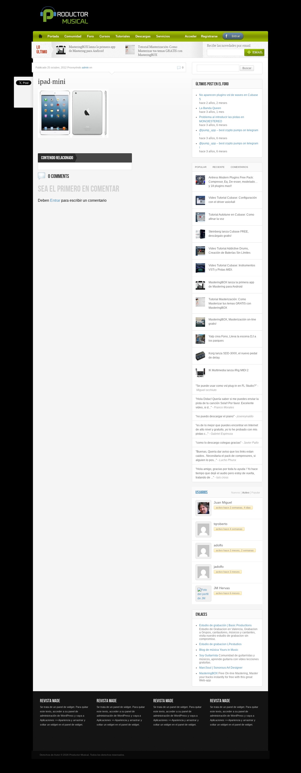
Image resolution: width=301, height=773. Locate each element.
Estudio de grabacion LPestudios (220, 644)
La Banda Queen (210, 108)
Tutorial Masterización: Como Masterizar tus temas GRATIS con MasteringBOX (160, 51)
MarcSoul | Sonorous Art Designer (220, 667)
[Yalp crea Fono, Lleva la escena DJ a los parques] (200, 339)
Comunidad (72, 36)
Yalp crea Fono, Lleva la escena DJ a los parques (232, 338)
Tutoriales (122, 36)
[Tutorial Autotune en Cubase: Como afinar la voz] (200, 217)
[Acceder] (175, 36)
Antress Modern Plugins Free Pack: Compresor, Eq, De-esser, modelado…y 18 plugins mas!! (233, 182)
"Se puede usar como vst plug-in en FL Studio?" (227, 388)
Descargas (142, 36)
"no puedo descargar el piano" (224, 416)
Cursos (104, 36)
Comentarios (239, 167)
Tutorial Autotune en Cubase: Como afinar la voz (231, 217)
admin (85, 67)
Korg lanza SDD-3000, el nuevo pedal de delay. (233, 355)
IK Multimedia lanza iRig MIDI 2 (229, 370)
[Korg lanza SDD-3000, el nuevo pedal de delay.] (200, 356)
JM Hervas (222, 588)
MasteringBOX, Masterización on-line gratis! (232, 321)
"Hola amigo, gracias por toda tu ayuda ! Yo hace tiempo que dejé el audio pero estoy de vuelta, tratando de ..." (227, 473)
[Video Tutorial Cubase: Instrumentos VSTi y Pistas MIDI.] (200, 268)
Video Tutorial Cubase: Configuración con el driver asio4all (233, 200)
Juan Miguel (223, 502)
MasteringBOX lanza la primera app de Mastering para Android (92, 49)
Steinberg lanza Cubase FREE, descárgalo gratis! (229, 233)
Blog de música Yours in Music (218, 649)
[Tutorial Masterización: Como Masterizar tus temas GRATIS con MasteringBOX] (200, 302)
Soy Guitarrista (208, 655)
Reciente (219, 167)
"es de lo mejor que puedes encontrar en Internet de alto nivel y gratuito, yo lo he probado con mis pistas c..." (227, 429)
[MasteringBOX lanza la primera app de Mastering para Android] (200, 285)
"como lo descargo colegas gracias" (227, 442)
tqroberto (220, 524)
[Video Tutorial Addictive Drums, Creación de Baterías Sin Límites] (200, 251)
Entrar (55, 200)
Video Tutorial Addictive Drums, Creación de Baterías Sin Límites (229, 250)
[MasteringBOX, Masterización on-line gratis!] (200, 322)
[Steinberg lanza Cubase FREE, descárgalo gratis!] (200, 234)
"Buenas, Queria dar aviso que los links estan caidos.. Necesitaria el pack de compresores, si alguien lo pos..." (226, 456)
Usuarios (201, 492)
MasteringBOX (208, 673)
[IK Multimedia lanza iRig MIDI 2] (200, 373)
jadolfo (219, 566)
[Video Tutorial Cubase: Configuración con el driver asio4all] (200, 200)
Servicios (163, 36)
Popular (200, 167)
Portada (53, 36)
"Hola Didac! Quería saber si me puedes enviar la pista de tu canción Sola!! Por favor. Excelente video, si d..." (227, 403)
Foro (90, 36)
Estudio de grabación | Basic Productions (225, 625)
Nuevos (235, 492)
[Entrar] (187, 36)
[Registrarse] (181, 36)
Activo (245, 492)
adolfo (218, 545)
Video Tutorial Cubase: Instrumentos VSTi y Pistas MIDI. (232, 267)
